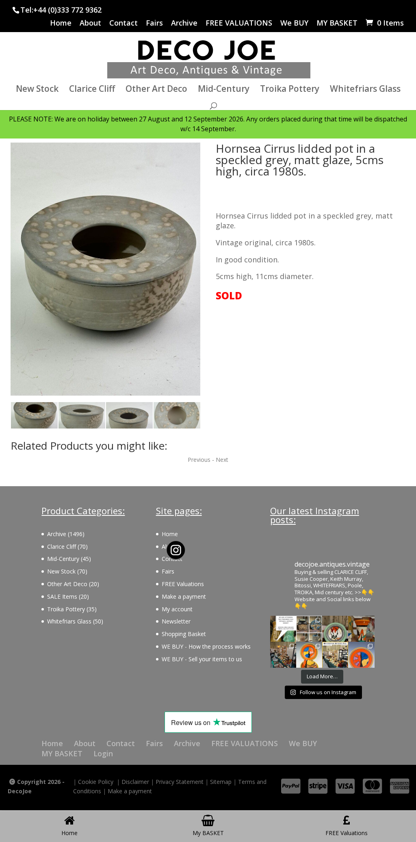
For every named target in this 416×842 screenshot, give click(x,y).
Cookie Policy (95, 782)
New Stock (37, 90)
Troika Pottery (289, 90)
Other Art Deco (156, 90)
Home (61, 23)
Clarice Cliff (92, 90)
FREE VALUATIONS (239, 23)
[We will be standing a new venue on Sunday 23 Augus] (283, 629)
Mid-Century (223, 90)
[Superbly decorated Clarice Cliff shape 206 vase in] (361, 629)
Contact (123, 23)
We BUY (294, 23)
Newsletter (176, 621)
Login (103, 753)
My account (177, 609)
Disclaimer (135, 782)
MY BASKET (337, 23)
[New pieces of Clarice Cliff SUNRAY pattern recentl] (309, 655)
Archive (184, 23)
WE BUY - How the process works (206, 646)
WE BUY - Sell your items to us (202, 659)
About (90, 23)
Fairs (154, 23)
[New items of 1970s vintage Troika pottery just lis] (309, 629)
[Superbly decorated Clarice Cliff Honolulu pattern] (335, 629)
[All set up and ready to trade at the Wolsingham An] (283, 655)
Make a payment (184, 596)
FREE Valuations (183, 584)
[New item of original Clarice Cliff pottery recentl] (361, 655)
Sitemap (221, 782)
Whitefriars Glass (365, 90)
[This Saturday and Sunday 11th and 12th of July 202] (335, 655)
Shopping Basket (184, 634)
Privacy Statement (180, 782)
